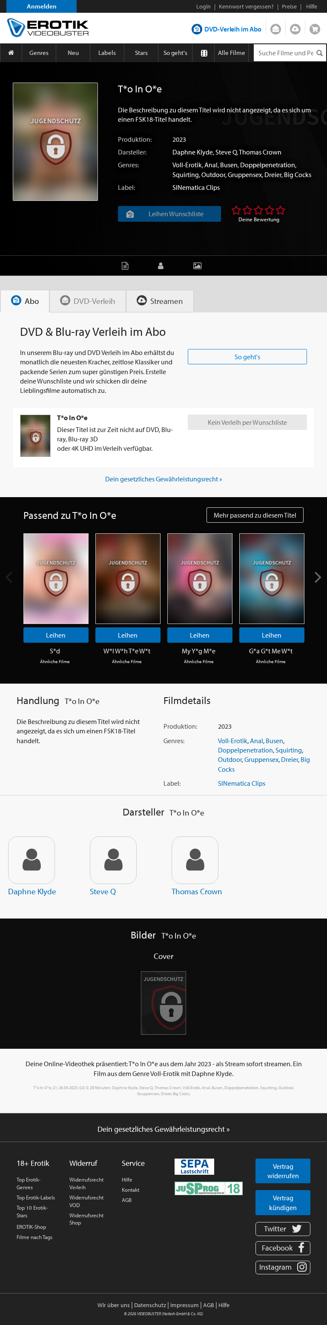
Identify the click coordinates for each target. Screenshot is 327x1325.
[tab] (24, 301)
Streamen (295, 27)
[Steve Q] (113, 860)
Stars (141, 53)
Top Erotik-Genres (28, 1183)
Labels (107, 53)
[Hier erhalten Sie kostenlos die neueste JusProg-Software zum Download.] (209, 1187)
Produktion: (135, 139)
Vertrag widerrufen (283, 1171)
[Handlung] (127, 265)
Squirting (185, 174)
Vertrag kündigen (283, 1202)
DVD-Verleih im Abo (232, 29)
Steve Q (226, 152)
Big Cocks (297, 174)
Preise (289, 6)
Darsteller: (132, 152)
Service (133, 1163)
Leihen (56, 635)
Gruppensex (245, 174)
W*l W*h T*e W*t (126, 651)
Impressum (184, 1305)
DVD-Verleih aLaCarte (275, 27)
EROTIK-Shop (31, 1226)
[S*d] (56, 578)
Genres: (128, 164)
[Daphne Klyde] (31, 860)
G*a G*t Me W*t (271, 651)
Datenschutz (150, 1305)
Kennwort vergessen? (246, 6)
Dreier (272, 174)
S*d (55, 651)
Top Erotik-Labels (36, 1197)
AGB (127, 1199)
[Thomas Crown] (195, 860)
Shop (315, 27)
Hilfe (127, 1179)
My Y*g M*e (198, 651)
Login (203, 6)
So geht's (175, 53)
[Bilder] (199, 265)
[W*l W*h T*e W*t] (128, 578)
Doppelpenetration (267, 164)
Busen (229, 164)
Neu (73, 53)
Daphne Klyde (192, 152)
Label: (126, 187)
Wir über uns (114, 1305)
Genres (39, 53)
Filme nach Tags (34, 1236)
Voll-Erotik (187, 164)
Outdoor (213, 174)
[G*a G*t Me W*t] (271, 578)
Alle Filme (231, 53)
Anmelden (42, 6)
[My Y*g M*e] (199, 578)
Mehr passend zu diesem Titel (255, 515)
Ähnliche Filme (55, 661)
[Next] (317, 577)
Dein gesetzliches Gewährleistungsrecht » (163, 479)
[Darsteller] (163, 265)
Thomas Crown (260, 152)
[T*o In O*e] (55, 142)
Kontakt (130, 1189)
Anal (211, 164)
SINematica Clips (196, 187)
